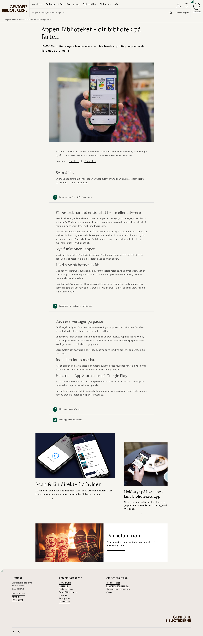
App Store (74, 161)
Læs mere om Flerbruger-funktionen (75, 306)
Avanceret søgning (182, 13)
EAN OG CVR (17, 600)
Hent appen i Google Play (70, 419)
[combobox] (101, 12)
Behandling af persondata (117, 586)
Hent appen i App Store (69, 409)
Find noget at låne (55, 4)
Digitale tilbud (90, 4)
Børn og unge (73, 4)
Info (116, 4)
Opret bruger (65, 582)
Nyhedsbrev (64, 601)
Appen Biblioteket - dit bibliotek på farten (35, 20)
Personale (63, 586)
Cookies (109, 592)
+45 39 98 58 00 (18, 593)
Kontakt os (16, 597)
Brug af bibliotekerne (68, 592)
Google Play (90, 161)
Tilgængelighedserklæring (118, 589)
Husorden (63, 595)
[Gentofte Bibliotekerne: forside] (14, 8)
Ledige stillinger (66, 589)
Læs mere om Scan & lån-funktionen (75, 197)
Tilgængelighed (113, 582)
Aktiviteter (37, 4)
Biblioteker (105, 4)
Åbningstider (65, 598)
